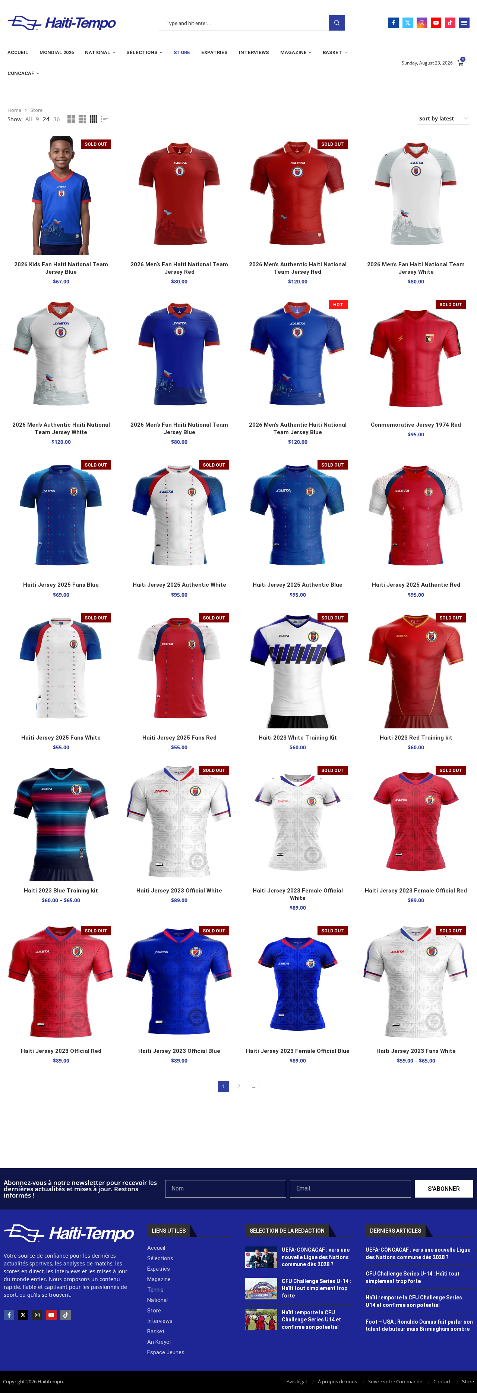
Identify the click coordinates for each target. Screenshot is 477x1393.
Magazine (293, 52)
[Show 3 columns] (82, 119)
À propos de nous (337, 1381)
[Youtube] (436, 23)
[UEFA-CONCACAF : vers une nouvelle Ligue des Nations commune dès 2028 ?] (261, 1257)
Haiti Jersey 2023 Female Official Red (416, 890)
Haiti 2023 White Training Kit (298, 737)
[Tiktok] (450, 23)
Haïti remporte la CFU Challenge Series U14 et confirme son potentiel (311, 1319)
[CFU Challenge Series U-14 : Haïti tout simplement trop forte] (261, 1288)
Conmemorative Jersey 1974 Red (416, 424)
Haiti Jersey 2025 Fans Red (179, 737)
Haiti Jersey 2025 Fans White (61, 737)
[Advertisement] (238, 1148)
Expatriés (214, 52)
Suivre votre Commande (395, 1381)
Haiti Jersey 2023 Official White (179, 890)
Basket (332, 52)
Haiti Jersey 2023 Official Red (61, 1051)
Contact (442, 1381)
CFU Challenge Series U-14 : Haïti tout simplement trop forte (316, 1288)
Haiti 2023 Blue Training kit (61, 890)
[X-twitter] (23, 1315)
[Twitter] (407, 23)
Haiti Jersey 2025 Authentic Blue (297, 584)
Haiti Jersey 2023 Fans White (416, 1051)
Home (14, 110)
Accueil (17, 52)
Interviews (254, 52)
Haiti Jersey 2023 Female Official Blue (298, 1051)
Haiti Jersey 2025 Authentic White (179, 584)
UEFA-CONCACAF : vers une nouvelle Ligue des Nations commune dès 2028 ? (316, 1257)
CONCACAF (20, 73)
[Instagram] (422, 23)
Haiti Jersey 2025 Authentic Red (416, 584)
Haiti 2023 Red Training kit (416, 737)
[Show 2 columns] (71, 119)
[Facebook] (393, 23)
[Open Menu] (464, 23)
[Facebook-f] (9, 1315)
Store (182, 52)
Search (337, 23)
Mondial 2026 (57, 52)
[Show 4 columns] (93, 119)
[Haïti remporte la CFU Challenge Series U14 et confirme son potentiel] (261, 1320)
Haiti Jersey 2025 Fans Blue (61, 584)
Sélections (142, 52)
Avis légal (297, 1381)
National (97, 52)
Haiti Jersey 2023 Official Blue (179, 1051)
